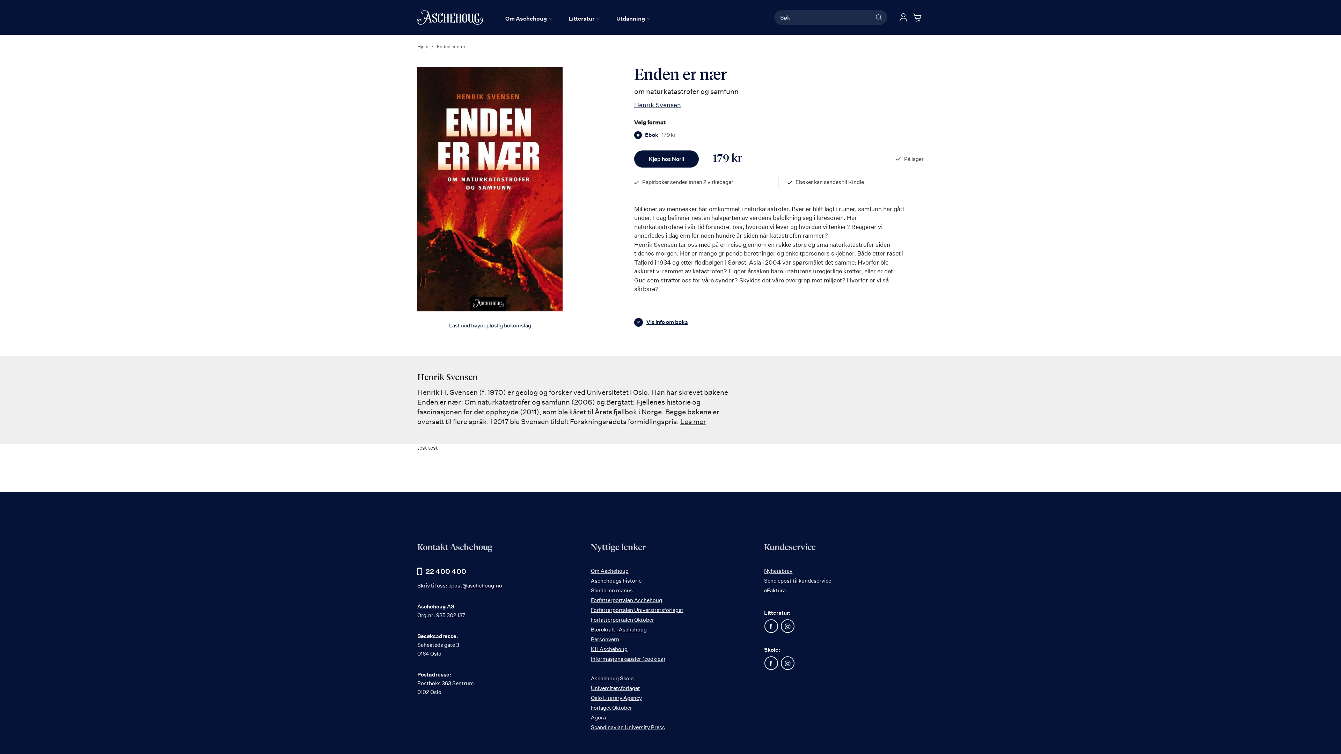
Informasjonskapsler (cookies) (628, 659)
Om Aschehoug (610, 571)
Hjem (422, 46)
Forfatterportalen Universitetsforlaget (637, 610)
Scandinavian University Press (628, 727)
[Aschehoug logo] (450, 17)
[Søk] (879, 17)
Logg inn (903, 17)
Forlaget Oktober (611, 707)
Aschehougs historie (616, 580)
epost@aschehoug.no (475, 585)
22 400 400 (446, 571)
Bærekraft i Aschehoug (619, 629)
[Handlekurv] (918, 17)
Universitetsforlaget (615, 688)
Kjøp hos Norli (666, 159)
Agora (598, 717)
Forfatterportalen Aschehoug (626, 600)
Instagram (787, 626)
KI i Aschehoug (609, 649)
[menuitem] (528, 18)
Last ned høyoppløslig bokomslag (490, 325)
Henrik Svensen (657, 105)
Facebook (771, 626)
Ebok (660, 135)
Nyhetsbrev (778, 571)
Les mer (693, 421)
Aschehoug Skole (612, 678)
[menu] (577, 18)
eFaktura (775, 590)
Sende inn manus (612, 590)
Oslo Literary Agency (616, 698)
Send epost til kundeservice (797, 580)
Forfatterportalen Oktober (622, 619)
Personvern (605, 639)
